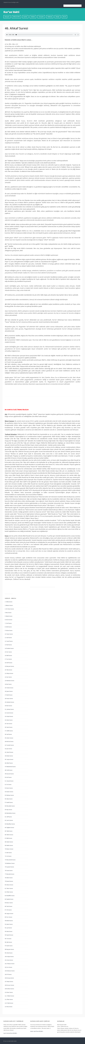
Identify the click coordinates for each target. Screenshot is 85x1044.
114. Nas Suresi (8, 1006)
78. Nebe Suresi (9, 877)
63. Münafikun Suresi (10, 824)
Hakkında (49, 16)
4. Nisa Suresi (8, 612)
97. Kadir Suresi (8, 945)
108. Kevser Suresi (9, 985)
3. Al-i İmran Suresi (9, 609)
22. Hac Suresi (8, 677)
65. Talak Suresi (8, 831)
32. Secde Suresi (9, 713)
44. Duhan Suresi (9, 756)
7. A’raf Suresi (8, 623)
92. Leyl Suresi (8, 928)
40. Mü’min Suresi (9, 741)
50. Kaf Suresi (8, 777)
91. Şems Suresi (9, 924)
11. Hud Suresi (8, 637)
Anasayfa (7, 16)
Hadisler (33, 16)
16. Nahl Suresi (8, 655)
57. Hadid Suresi (9, 802)
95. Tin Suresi (8, 938)
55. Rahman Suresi (9, 795)
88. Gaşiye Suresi (9, 913)
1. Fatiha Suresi (8, 601)
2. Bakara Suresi (9, 605)
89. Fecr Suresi (8, 917)
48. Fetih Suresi (8, 770)
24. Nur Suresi (8, 684)
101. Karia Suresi (9, 960)
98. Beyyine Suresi (9, 949)
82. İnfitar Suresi (9, 892)
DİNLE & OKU (16, 16)
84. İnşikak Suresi (9, 899)
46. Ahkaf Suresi (9, 763)
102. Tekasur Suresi (9, 963)
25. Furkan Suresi (9, 687)
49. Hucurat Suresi (9, 773)
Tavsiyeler (41, 16)
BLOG (64, 16)
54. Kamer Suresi (9, 791)
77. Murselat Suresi (9, 874)
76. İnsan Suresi (9, 870)
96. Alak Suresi (8, 942)
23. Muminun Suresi (9, 680)
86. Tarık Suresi (8, 906)
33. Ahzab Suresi (9, 716)
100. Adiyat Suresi (9, 956)
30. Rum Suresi (8, 705)
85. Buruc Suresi (9, 902)
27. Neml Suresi (8, 695)
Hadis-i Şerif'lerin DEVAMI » (36, 1031)
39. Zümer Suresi (9, 738)
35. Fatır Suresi (8, 723)
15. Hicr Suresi (8, 652)
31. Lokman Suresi (9, 709)
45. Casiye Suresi (9, 759)
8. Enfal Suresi (8, 627)
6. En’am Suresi (8, 619)
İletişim (57, 16)
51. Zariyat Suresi (9, 781)
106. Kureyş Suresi (9, 978)
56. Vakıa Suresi (8, 799)
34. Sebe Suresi (9, 720)
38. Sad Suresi (8, 734)
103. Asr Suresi (8, 967)
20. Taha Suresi (8, 670)
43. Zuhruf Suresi (9, 752)
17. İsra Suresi (8, 659)
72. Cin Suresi (8, 856)
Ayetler (25, 16)
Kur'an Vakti (11, 12)
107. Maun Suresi (9, 981)
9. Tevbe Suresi (8, 630)
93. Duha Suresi (8, 931)
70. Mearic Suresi (9, 849)
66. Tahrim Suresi (9, 834)
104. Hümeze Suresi (10, 971)
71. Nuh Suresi (8, 852)
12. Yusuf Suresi (9, 641)
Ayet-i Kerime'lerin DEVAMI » (10, 1033)
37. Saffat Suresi (9, 730)
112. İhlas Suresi (9, 999)
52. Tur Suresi (8, 784)
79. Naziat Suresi (9, 881)
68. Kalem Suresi (9, 842)
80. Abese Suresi (9, 885)
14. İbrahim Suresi (9, 648)
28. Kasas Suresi (9, 698)
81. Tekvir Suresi (9, 888)
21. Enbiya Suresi (9, 673)
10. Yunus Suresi (9, 634)
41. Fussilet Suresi (9, 745)
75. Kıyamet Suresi (9, 867)
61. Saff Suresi (8, 817)
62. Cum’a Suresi (9, 820)
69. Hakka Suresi (9, 845)
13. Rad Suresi (8, 644)
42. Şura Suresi (8, 748)
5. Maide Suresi (8, 616)
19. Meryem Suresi (9, 666)
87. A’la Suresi (8, 910)
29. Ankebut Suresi (9, 702)
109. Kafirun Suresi (9, 988)
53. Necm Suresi (9, 788)
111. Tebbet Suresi (9, 996)
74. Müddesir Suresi (10, 863)
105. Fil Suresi (8, 974)
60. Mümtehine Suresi (10, 813)
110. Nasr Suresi (9, 992)
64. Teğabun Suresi (9, 827)
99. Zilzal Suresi (8, 953)
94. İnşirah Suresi (9, 935)
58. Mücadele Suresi (10, 806)
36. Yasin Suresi (8, 727)
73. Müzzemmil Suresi (10, 860)
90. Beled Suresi (9, 920)
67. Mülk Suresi (8, 838)
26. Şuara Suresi (9, 691)
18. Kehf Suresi (8, 662)
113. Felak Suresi (9, 1003)
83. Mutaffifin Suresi (9, 895)
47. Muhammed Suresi (10, 766)
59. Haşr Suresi (8, 809)
